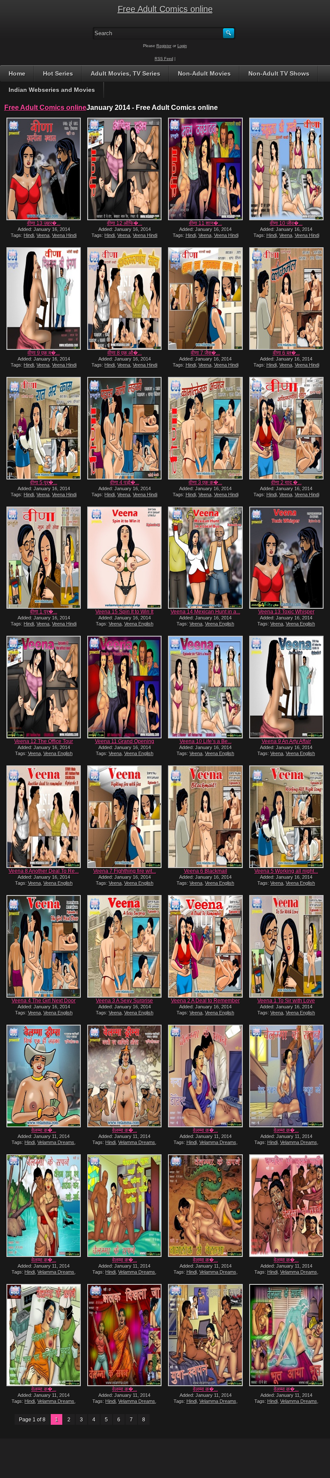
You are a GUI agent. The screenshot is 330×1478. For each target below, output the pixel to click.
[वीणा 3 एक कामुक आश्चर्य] (205, 428)
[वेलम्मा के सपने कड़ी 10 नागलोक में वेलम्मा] (205, 1205)
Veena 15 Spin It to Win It (124, 612)
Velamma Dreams (55, 1142)
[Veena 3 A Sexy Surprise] (124, 946)
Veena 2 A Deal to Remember (205, 1001)
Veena (43, 235)
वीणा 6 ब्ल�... (286, 353)
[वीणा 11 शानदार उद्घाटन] (205, 169)
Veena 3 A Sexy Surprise (124, 1001)
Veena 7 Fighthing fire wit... (124, 871)
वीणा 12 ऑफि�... (124, 223)
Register (163, 46)
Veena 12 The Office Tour (43, 741)
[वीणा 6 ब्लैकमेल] (286, 298)
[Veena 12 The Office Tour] (43, 687)
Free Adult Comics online (165, 9)
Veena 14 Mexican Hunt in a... (205, 612)
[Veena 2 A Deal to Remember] (205, 946)
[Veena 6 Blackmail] (205, 816)
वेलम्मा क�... (43, 1130)
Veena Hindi (64, 235)
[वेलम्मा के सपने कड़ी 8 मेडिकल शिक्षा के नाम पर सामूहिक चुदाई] (43, 1335)
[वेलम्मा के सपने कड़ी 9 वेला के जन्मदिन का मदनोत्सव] (286, 1205)
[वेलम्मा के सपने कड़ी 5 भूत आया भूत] (286, 1335)
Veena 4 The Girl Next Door (44, 1001)
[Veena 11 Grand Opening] (124, 687)
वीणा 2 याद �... (286, 483)
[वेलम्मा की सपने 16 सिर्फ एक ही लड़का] (43, 1076)
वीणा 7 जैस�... (205, 353)
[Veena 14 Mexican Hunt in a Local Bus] (205, 558)
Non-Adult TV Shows (278, 73)
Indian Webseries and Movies (52, 89)
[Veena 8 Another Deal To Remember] (43, 816)
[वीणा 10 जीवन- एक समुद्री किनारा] (286, 169)
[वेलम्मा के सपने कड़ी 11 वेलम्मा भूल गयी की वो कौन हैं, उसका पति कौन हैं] (124, 1205)
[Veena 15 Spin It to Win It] (124, 558)
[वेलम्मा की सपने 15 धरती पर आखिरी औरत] (124, 1076)
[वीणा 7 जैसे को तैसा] (205, 298)
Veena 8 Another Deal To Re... (44, 871)
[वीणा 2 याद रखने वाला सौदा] (286, 428)
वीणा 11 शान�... (205, 223)
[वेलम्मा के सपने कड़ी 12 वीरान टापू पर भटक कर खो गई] (43, 1205)
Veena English (138, 623)
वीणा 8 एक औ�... (124, 353)
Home (17, 73)
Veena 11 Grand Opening (124, 741)
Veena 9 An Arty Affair (286, 741)
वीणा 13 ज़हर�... (44, 223)
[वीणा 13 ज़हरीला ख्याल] (43, 169)
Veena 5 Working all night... (286, 871)
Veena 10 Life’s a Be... (206, 741)
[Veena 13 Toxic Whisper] (286, 558)
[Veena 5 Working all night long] (286, 816)
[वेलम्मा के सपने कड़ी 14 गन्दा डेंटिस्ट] (205, 1076)
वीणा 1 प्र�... (43, 612)
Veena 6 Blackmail (205, 871)
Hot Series (58, 73)
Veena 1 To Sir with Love (286, 1001)
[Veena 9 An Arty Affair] (286, 687)
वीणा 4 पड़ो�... (124, 483)
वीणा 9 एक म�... (44, 353)
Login (182, 46)
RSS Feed (164, 59)
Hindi (29, 235)
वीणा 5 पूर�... (43, 483)
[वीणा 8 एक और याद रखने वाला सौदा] (124, 298)
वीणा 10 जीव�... (286, 223)
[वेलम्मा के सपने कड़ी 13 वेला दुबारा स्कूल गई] (286, 1076)
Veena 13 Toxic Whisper (286, 612)
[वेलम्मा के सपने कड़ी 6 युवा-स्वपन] (205, 1335)
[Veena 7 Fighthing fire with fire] (124, 816)
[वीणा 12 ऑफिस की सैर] (124, 169)
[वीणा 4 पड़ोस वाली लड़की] (124, 428)
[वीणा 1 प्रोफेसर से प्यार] (43, 558)
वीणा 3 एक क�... (205, 483)
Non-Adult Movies (204, 73)
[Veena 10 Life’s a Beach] (205, 687)
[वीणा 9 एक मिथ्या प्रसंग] (43, 298)
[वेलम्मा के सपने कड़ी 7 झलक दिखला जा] (124, 1335)
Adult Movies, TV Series (125, 73)
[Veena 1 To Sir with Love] (286, 946)
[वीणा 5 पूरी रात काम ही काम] (43, 428)
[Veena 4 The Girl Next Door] (43, 946)
